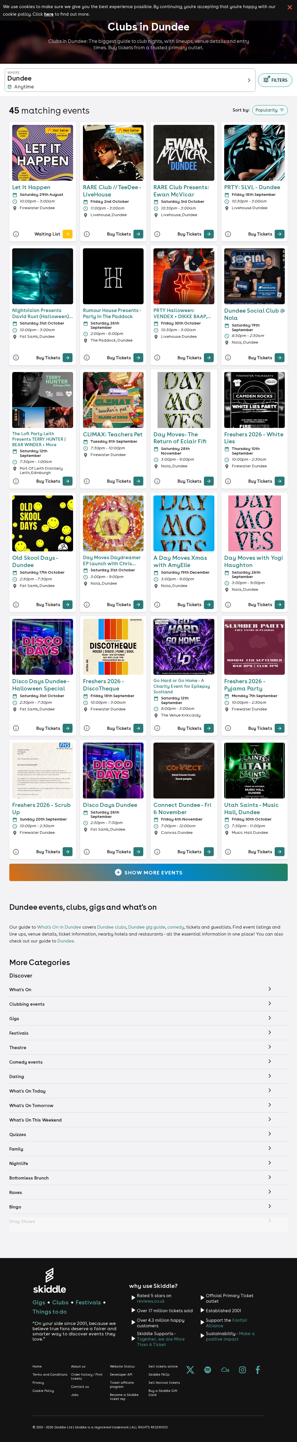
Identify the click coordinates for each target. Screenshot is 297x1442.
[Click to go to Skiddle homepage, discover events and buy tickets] (49, 1280)
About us (78, 1366)
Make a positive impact (230, 1336)
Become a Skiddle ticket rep (124, 1397)
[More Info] (15, 234)
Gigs (38, 1302)
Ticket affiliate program (122, 1385)
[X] (190, 1370)
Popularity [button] (267, 110)
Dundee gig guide (146, 927)
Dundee (65, 941)
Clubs (60, 1302)
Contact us (80, 1387)
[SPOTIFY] (207, 1370)
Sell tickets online (163, 1366)
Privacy (38, 1383)
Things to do (49, 1311)
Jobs (75, 1395)
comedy (175, 927)
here (49, 14)
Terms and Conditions (50, 1374)
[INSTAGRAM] (242, 1370)
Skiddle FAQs (159, 1374)
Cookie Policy (43, 1391)
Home (37, 1366)
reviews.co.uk (151, 1301)
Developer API (121, 1374)
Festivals (88, 1302)
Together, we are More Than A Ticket (161, 1341)
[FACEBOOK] (258, 1370)
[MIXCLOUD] (225, 1370)
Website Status (122, 1366)
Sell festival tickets (164, 1383)
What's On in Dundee (59, 927)
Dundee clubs (111, 927)
